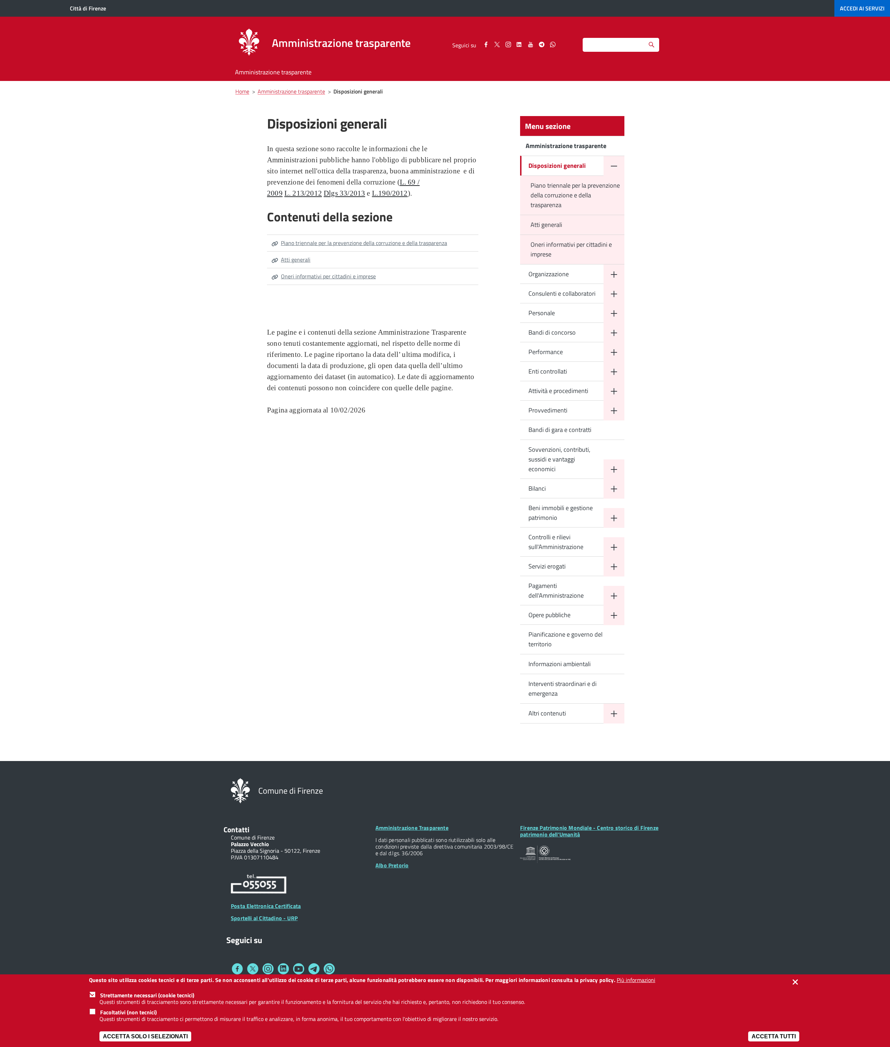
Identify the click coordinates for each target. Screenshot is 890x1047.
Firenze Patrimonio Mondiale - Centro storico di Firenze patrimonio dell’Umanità (589, 831)
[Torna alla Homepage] (240, 790)
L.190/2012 (390, 193)
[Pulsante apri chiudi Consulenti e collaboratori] (614, 294)
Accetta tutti (774, 1036)
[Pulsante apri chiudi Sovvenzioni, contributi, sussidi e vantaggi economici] (614, 469)
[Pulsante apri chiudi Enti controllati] (614, 372)
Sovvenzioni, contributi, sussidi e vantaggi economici (559, 459)
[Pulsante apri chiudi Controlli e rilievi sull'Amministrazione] (614, 547)
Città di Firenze (88, 8)
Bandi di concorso (552, 332)
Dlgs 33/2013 (344, 193)
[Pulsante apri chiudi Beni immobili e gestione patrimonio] (614, 518)
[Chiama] (258, 885)
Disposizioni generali (557, 165)
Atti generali (295, 259)
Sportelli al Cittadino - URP (264, 918)
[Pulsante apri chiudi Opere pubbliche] (614, 615)
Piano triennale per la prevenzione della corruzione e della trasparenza (364, 243)
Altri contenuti (547, 713)
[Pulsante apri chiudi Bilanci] (614, 489)
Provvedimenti (547, 410)
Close (797, 982)
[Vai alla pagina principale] (248, 43)
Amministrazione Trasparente (411, 828)
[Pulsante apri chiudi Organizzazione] (614, 274)
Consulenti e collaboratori (562, 293)
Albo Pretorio (391, 865)
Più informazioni (636, 980)
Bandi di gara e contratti (559, 429)
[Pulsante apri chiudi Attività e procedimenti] (614, 391)
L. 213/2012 (303, 193)
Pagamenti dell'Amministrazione (556, 590)
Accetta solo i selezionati (145, 1036)
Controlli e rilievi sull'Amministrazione (555, 541)
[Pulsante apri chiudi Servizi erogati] (614, 566)
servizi (862, 8)
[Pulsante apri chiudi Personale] (614, 313)
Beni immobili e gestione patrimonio (560, 512)
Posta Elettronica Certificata (266, 906)
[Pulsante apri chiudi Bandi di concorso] (614, 333)
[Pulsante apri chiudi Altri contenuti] (614, 713)
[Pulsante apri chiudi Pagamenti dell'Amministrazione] (614, 596)
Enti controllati (547, 371)
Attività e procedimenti (558, 390)
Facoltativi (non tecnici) (128, 1012)
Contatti (236, 829)
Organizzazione (548, 274)
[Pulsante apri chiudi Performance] (614, 352)
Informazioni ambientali (559, 664)
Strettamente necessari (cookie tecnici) (147, 995)
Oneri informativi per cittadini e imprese (328, 276)
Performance (545, 352)
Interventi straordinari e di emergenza (562, 688)
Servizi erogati (547, 566)
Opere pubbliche (549, 615)
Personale (541, 313)
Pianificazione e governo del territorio (565, 639)
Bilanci (537, 488)
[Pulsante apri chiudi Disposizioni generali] (614, 166)
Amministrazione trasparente (273, 72)
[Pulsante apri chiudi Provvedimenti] (614, 410)
